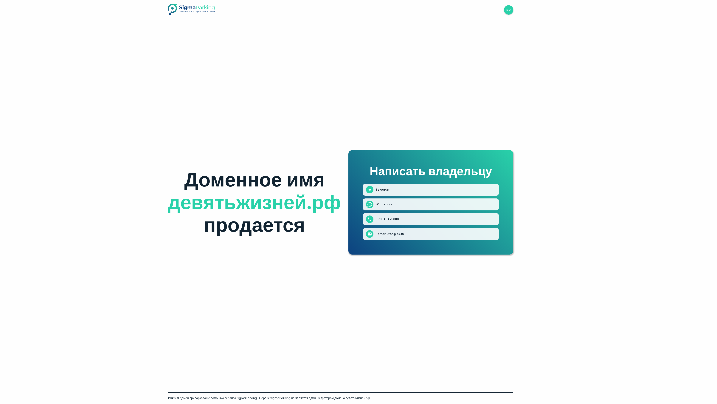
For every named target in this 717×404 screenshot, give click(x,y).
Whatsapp (384, 204)
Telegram (383, 189)
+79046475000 (387, 219)
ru (508, 10)
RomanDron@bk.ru (390, 234)
